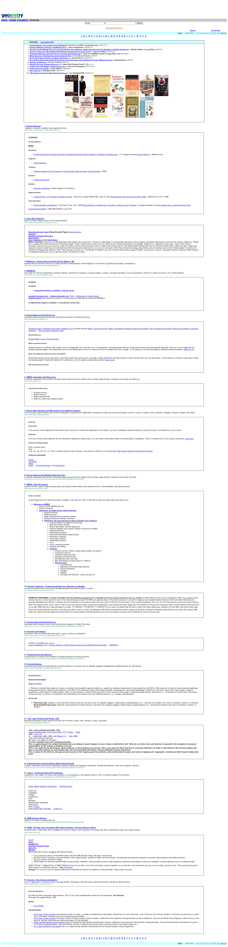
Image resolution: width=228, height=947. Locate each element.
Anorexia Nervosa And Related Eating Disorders (45, 475)
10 (218, 33)
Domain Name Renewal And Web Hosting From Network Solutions (53, 411)
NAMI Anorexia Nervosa (36, 818)
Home (4, 20)
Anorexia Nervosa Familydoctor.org (40, 315)
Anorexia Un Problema (36, 632)
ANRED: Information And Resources (41, 377)
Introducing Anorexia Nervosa (39, 655)
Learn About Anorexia (35, 219)
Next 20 (224, 33)
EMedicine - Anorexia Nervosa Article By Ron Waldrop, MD (50, 262)
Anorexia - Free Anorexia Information (42, 880)
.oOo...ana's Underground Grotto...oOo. (43, 719)
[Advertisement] (114, 7)
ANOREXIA (30, 271)
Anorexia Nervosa (33, 126)
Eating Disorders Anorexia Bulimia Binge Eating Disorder (50, 764)
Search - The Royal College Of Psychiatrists (45, 773)
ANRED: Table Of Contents (37, 485)
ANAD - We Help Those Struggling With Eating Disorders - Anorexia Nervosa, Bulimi (61, 828)
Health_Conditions (19, 20)
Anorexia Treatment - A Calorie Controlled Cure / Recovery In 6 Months (56, 586)
